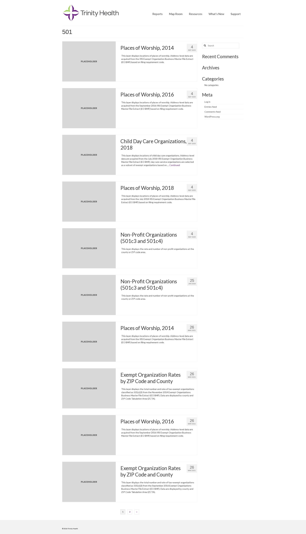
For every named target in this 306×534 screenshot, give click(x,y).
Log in (207, 101)
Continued (174, 165)
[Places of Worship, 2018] (89, 201)
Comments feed (212, 111)
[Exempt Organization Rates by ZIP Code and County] (89, 388)
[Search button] (204, 45)
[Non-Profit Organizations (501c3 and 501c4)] (89, 248)
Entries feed (210, 106)
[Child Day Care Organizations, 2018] (89, 154)
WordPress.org (212, 116)
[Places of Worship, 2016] (89, 107)
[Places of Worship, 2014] (89, 61)
